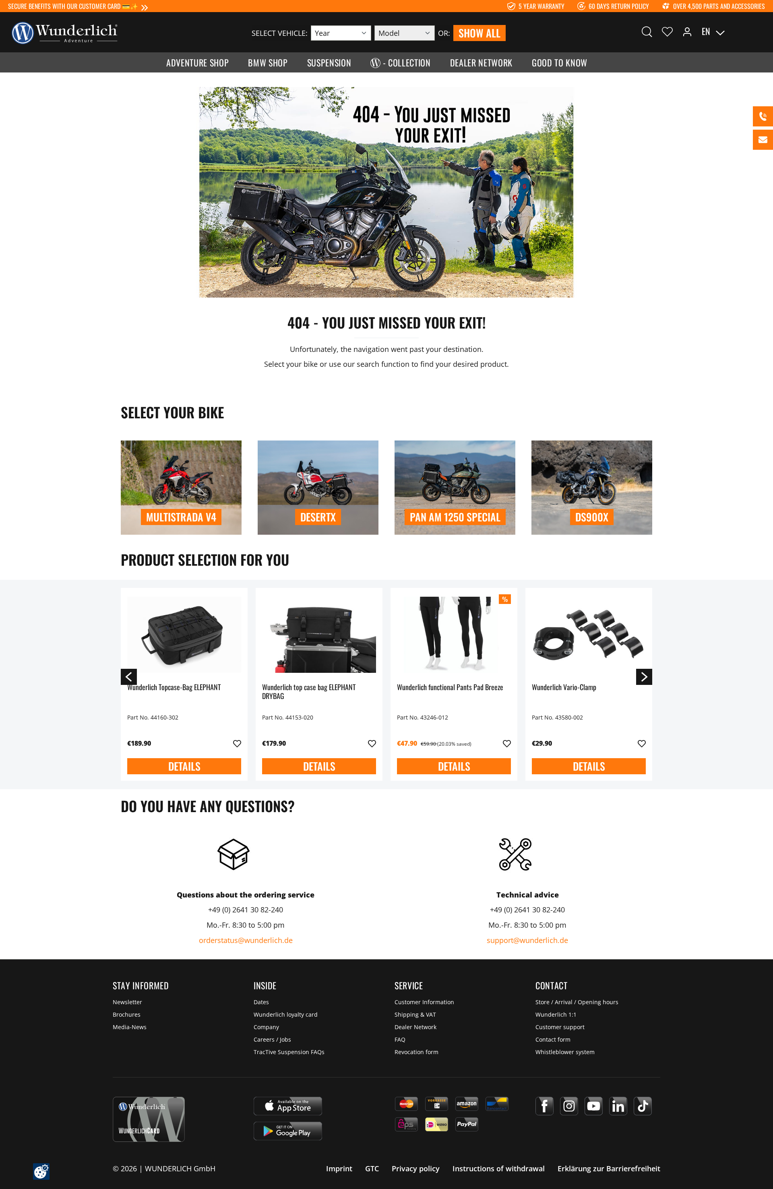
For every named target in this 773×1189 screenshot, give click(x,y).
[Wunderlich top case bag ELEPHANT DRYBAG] (319, 634)
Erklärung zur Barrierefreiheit (609, 1168)
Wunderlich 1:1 (556, 1014)
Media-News (130, 1027)
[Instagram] (569, 1106)
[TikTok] (643, 1106)
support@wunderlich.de (527, 940)
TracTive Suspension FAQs (289, 1052)
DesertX (318, 517)
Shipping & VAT (415, 1014)
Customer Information (424, 1002)
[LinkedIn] (618, 1106)
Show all (479, 33)
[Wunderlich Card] (149, 1119)
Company (266, 1027)
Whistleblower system (565, 1052)
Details (184, 766)
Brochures (127, 1014)
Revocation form (416, 1052)
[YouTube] (594, 1106)
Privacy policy (416, 1168)
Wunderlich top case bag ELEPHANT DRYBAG (308, 692)
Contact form (552, 1039)
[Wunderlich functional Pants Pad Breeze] (454, 634)
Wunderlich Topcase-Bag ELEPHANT (174, 687)
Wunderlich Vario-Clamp (564, 687)
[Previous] (129, 676)
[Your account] (687, 31)
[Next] (644, 676)
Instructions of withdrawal (499, 1168)
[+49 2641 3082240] (763, 116)
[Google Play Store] (288, 1131)
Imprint (339, 1168)
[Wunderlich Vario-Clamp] (589, 634)
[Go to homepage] (64, 32)
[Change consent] (41, 1171)
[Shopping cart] (760, 31)
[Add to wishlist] (237, 744)
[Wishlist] (667, 31)
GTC (372, 1168)
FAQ (400, 1039)
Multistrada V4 (181, 517)
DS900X (591, 517)
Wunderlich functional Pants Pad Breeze (450, 687)
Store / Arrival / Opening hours (576, 1002)
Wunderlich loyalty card (286, 1014)
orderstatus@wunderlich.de (246, 940)
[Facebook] (544, 1106)
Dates (261, 1002)
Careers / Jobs (272, 1039)
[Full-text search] (647, 31)
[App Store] (288, 1106)
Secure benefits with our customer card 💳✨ (73, 6)
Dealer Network (415, 1027)
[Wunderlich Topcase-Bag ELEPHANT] (184, 634)
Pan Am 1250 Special (455, 517)
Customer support (560, 1027)
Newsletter (127, 1002)
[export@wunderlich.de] (763, 140)
